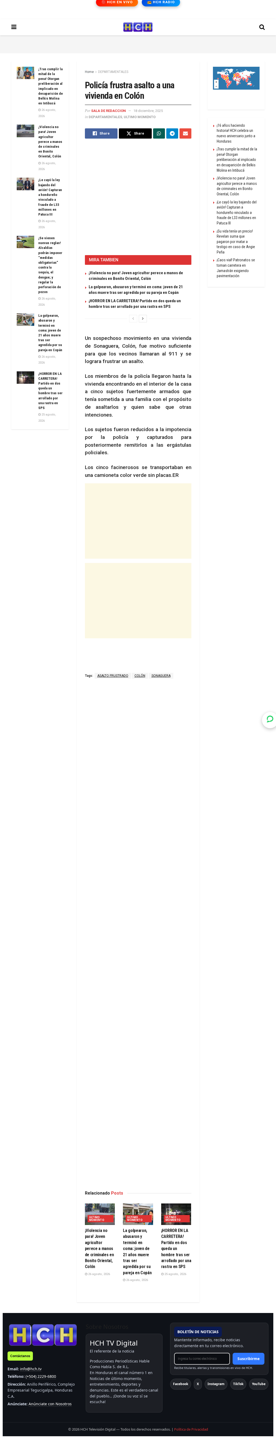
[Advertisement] (138, 43)
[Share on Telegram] (172, 133)
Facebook (180, 1384)
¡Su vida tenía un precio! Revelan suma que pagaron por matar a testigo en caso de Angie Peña (236, 241)
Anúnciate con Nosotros (50, 1403)
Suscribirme (248, 1358)
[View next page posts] (143, 318)
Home (89, 72)
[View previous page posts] (133, 318)
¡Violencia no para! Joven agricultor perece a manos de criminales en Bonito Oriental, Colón (99, 1248)
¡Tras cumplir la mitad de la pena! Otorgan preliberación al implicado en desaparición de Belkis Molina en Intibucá (237, 159)
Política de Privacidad (191, 1429)
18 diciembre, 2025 (148, 111)
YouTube (258, 1384)
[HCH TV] (43, 1334)
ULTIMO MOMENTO (140, 117)
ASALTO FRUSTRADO (112, 676)
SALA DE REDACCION (108, 111)
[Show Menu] (13, 27)
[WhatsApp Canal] (270, 720)
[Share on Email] (185, 133)
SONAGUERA (161, 676)
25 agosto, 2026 (175, 1274)
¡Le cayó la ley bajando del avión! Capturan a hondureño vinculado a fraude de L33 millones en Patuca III (237, 212)
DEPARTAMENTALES (113, 72)
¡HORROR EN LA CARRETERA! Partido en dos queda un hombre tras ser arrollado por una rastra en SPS (176, 1248)
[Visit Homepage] (138, 27)
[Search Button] (262, 27)
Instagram (216, 1384)
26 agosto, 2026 (98, 1274)
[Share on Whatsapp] (159, 133)
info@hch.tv (31, 1368)
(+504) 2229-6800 (41, 1376)
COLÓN (139, 676)
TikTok (238, 1384)
